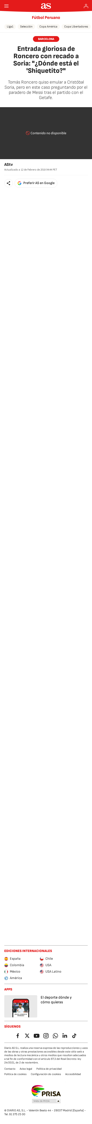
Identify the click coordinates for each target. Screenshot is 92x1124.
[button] (8, 183)
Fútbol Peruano (46, 17)
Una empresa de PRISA (46, 1090)
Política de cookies (15, 1074)
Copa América (48, 26)
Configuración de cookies (46, 1074)
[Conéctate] (86, 6)
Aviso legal (26, 1069)
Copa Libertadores (76, 26)
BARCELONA (46, 39)
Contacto (9, 1069)
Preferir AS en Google (39, 183)
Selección (26, 26)
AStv (8, 164)
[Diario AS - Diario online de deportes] (46, 6)
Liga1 (10, 26)
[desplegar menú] (6, 6)
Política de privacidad (49, 1069)
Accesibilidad (73, 1074)
